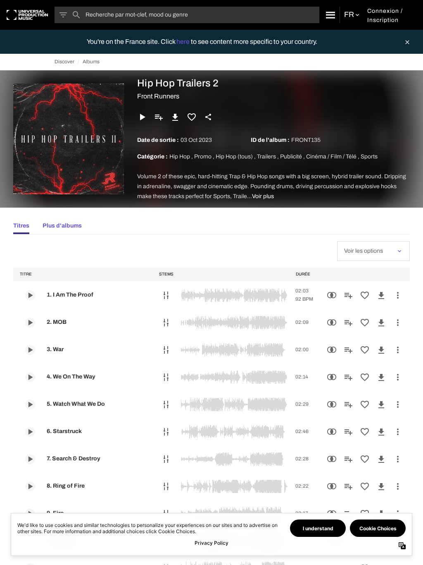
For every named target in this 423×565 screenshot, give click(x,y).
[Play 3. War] (30, 350)
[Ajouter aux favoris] (192, 117)
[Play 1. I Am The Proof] (30, 295)
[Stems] (166, 295)
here (183, 41)
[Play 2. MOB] (30, 323)
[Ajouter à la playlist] (159, 117)
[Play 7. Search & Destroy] (30, 459)
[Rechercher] (329, 15)
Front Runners (158, 96)
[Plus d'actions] (398, 295)
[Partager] (208, 117)
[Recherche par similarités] (332, 295)
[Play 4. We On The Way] (30, 377)
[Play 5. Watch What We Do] (30, 404)
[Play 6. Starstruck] (30, 432)
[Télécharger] (175, 117)
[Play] (142, 117)
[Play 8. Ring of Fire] (30, 486)
